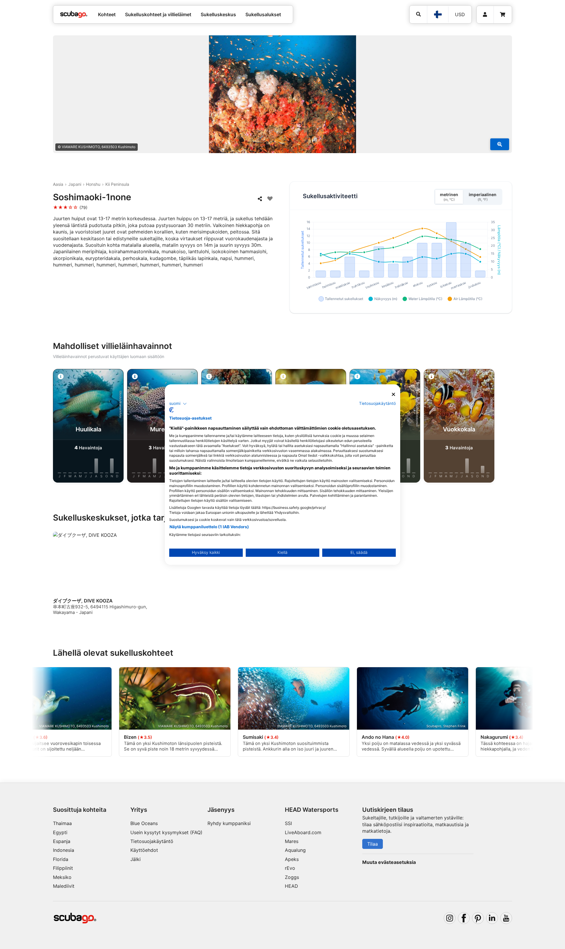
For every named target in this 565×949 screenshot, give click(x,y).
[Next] (517, 427)
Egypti (60, 832)
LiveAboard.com (303, 832)
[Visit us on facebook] (464, 918)
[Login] (485, 14)
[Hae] (418, 14)
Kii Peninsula (117, 184)
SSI (288, 823)
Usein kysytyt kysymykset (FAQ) (166, 832)
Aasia (58, 184)
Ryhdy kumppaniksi (229, 823)
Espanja (61, 841)
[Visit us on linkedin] (492, 918)
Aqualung (295, 850)
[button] (178, 403)
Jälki (135, 859)
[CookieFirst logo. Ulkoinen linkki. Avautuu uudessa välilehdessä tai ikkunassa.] (171, 410)
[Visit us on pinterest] (478, 918)
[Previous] (48, 427)
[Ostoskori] (502, 14)
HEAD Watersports (311, 809)
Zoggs (292, 877)
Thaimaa (62, 823)
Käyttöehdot (144, 850)
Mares (291, 841)
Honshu (93, 184)
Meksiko (62, 877)
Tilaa (372, 844)
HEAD (291, 886)
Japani (74, 184)
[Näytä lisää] (499, 144)
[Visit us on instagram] (450, 918)
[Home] (73, 14)
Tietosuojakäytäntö (151, 841)
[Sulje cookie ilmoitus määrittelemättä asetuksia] (393, 394)
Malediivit (63, 886)
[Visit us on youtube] (506, 918)
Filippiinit (63, 868)
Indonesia (63, 850)
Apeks (292, 859)
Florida (60, 859)
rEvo (290, 868)
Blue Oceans (144, 823)
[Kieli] (437, 14)
